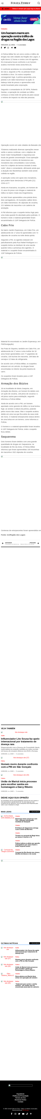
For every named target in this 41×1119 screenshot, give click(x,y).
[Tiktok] (26, 1114)
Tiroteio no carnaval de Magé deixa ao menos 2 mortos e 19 (27, 836)
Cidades (4, 29)
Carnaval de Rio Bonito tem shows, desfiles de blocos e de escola (27, 853)
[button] (1, 47)
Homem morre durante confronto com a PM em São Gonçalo (19, 765)
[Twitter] (18, 1114)
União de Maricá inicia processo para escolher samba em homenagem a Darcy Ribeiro (19, 784)
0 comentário (22, 45)
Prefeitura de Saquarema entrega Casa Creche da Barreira (26, 828)
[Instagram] (14, 1114)
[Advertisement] (20, 636)
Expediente (20, 1094)
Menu (2, 3)
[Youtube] (22, 1114)
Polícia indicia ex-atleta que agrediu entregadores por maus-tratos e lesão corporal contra (27, 844)
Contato (20, 1102)
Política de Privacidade (20, 1096)
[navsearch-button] (38, 3)
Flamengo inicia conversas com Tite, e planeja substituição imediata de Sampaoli (26, 820)
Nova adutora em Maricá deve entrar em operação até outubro (26, 977)
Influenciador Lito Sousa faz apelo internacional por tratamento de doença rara (20, 741)
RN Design (26, 1110)
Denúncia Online (20, 1100)
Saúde (3, 735)
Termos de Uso (20, 1098)
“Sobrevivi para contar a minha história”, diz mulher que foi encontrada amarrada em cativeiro (27, 985)
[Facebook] (11, 1114)
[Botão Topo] (30, 1114)
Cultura (3, 778)
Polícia (3, 761)
